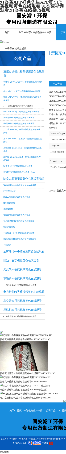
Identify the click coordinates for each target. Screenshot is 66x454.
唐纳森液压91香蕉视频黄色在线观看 (18, 117)
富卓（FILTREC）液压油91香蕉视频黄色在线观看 (22, 140)
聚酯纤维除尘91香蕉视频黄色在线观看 (19, 185)
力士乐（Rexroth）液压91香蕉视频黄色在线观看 (21, 131)
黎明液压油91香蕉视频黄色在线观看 (18, 123)
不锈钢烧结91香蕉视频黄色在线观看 (21, 285)
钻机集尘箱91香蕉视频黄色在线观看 (18, 221)
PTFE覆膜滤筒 (9, 191)
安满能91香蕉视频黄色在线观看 (16, 215)
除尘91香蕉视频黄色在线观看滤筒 (23, 178)
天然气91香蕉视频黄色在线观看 (22, 269)
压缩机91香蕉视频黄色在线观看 (22, 309)
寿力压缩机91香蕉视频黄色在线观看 (21, 316)
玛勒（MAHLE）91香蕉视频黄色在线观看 (21, 111)
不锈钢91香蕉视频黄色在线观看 (22, 278)
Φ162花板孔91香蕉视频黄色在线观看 (19, 233)
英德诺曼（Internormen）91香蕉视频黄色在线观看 (22, 149)
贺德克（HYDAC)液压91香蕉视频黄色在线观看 (22, 83)
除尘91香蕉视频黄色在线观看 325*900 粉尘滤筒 (23, 389)
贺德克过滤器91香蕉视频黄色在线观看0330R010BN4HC (27, 373)
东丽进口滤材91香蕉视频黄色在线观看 (19, 239)
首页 (7, 32)
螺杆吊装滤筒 (9, 227)
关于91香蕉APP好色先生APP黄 (35, 32)
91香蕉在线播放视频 (15, 48)
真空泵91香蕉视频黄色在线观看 (22, 300)
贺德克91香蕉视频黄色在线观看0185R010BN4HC (24, 381)
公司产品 (51, 410)
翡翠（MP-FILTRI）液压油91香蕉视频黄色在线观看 (22, 99)
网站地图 (4, 452)
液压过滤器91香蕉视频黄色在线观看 (23, 73)
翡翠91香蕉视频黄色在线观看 (20, 106)
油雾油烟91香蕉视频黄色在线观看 (23, 251)
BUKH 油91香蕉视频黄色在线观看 (18, 166)
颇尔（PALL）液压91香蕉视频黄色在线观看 (22, 91)
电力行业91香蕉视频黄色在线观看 (23, 291)
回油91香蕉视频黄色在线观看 (21, 260)
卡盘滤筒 (7, 245)
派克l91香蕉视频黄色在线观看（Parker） (20, 172)
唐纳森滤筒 (8, 209)
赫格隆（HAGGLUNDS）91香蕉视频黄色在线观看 (22, 158)
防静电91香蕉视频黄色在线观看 (16, 197)
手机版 (45, 443)
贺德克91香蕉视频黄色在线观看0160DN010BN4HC (25, 339)
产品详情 (57, 83)
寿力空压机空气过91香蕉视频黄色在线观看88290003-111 (28, 398)
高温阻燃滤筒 (9, 203)
